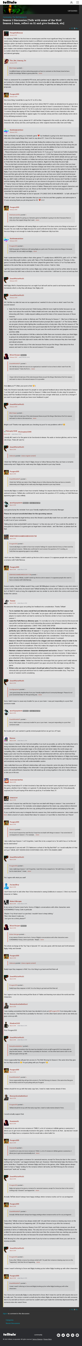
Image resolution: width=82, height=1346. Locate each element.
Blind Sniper (13, 68)
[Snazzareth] (6, 1123)
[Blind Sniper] (6, 356)
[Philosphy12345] (10, 431)
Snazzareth (14, 1121)
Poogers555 (14, 94)
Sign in (5, 1314)
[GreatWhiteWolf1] (6, 280)
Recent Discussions (13, 1323)
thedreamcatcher (16, 130)
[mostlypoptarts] (6, 504)
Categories (72, 11)
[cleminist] (6, 798)
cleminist (14, 798)
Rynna (12, 738)
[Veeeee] (6, 601)
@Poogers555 (54, 1011)
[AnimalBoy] (6, 886)
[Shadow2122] (6, 1025)
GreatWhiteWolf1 (17, 279)
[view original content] (28, 456)
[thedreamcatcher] (6, 130)
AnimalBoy (14, 885)
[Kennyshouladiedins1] (6, 1006)
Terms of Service (37, 1339)
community (38, 1335)
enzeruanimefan (16, 780)
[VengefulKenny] (6, 33)
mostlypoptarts (16, 503)
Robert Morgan (16, 901)
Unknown (12, 456)
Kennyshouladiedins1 (19, 1004)
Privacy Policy (48, 1339)
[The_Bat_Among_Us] (6, 61)
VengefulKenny (16, 33)
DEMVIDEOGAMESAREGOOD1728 (23, 536)
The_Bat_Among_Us (18, 61)
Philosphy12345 (24, 432)
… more (39, 73)
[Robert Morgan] (6, 902)
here (5, 815)
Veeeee (12, 601)
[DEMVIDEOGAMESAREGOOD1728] (6, 537)
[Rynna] (6, 739)
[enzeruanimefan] (6, 780)
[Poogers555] (6, 95)
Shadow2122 (15, 1023)
